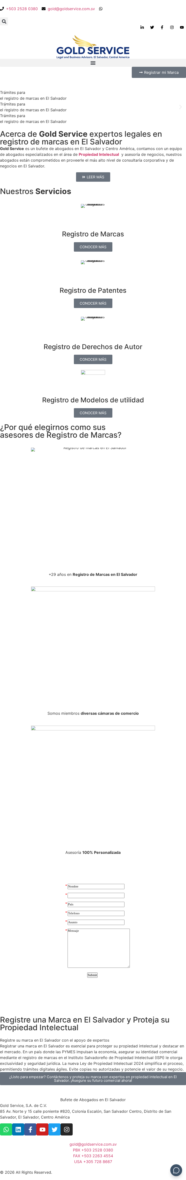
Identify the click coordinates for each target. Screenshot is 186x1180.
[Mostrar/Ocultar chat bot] (176, 1170)
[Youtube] (42, 1129)
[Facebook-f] (30, 1129)
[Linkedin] (18, 1129)
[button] (4, 21)
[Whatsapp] (6, 1129)
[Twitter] (54, 1129)
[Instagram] (67, 1129)
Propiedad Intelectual (99, 154)
